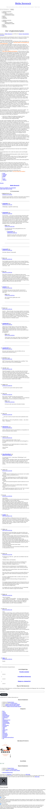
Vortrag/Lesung (6, 11)
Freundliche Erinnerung (24, 676)
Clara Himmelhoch (6, 454)
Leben (3, 727)
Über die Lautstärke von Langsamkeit (8, 187)
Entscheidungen (5, 715)
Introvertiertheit (25, 33)
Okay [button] (34, 776)
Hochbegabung (5, 722)
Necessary (3, 797)
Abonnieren (3, 694)
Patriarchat (4, 733)
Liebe (3, 728)
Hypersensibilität (6, 723)
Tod (3, 738)
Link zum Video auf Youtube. (19, 171)
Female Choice (9, 13)
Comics (4, 712)
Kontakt (4, 18)
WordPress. (9, 774)
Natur (3, 731)
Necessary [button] (2, 796)
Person (4, 17)
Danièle (4, 514)
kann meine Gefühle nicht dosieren (10, 51)
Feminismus (5, 717)
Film (3, 718)
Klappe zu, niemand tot (24, 681)
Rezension (4, 736)
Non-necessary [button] (3, 802)
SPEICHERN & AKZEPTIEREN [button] (7, 808)
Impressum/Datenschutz (7, 772)
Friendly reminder (24, 671)
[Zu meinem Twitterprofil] (0, 763)
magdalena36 (5, 323)
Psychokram (5, 734)
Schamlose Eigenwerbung (8, 737)
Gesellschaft (5, 721)
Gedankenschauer (6, 719)
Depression (4, 714)
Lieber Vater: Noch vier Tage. (6, 188)
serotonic (4, 286)
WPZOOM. (28, 774)
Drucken (2, 183)
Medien (4, 730)
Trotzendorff (5, 212)
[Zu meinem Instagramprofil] (3, 763)
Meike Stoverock (23, 3)
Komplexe (2, 35)
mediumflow (5, 203)
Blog (3, 16)
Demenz (4, 713)
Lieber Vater (5, 729)
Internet (20, 33)
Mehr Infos (37, 776)
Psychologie (5, 735)
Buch (3, 711)
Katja (3, 658)
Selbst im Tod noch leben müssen (13, 704)
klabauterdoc (5, 426)
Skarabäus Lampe (9, 14)
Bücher (4, 12)
